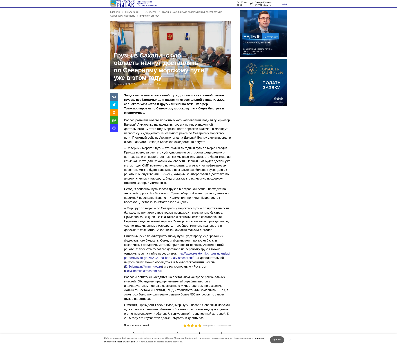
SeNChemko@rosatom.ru (143, 271)
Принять (277, 339)
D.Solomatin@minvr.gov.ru (143, 266)
